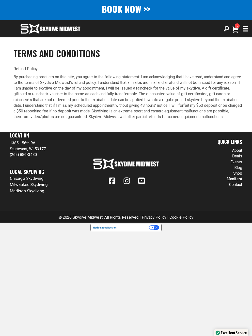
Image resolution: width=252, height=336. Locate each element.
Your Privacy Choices (134, 227)
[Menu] (243, 28)
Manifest (234, 179)
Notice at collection (104, 227)
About (237, 150)
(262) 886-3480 (23, 154)
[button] (226, 28)
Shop (237, 173)
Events (236, 162)
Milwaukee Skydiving (29, 184)
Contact (235, 184)
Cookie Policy (181, 217)
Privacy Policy (154, 217)
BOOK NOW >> (126, 8)
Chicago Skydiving (27, 178)
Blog (238, 167)
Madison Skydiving (27, 190)
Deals (237, 156)
